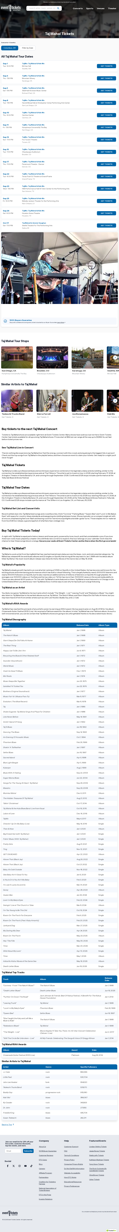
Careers (42, 1169)
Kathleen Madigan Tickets (99, 1160)
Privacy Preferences (71, 1186)
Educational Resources (72, 1182)
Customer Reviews (46, 1155)
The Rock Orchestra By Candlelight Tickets (98, 1170)
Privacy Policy (69, 1160)
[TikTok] (31, 1166)
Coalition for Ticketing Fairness (47, 1183)
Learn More (60, 322)
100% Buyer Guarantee (47, 1151)
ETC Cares (43, 1160)
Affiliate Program (45, 1173)
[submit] (58, 8)
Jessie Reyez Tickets (97, 1151)
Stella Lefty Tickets (96, 1155)
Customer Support (71, 1147)
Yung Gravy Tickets (96, 1164)
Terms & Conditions (71, 1155)
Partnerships (43, 1177)
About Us (42, 1147)
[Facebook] (8, 1166)
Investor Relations (45, 1199)
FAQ (65, 1151)
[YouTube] (25, 1166)
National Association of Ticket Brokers (47, 1189)
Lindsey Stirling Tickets (97, 1147)
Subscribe (28, 1151)
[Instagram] (19, 1166)
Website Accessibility (72, 1173)
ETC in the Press (45, 1195)
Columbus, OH (10, 48)
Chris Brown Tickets (96, 1175)
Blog (40, 1164)
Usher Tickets (94, 1179)
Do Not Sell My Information (74, 1169)
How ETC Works (70, 1177)
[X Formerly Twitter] (14, 1166)
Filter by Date (27, 48)
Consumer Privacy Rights (73, 1164)
